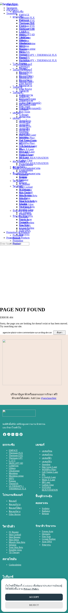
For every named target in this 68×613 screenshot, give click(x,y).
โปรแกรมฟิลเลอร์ (22, 69)
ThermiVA (24, 57)
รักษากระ (24, 234)
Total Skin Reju (27, 206)
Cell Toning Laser (28, 146)
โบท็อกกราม (26, 100)
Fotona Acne (25, 219)
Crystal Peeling (26, 228)
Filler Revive (25, 89)
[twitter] (13, 435)
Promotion (18, 240)
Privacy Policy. (31, 589)
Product (16, 243)
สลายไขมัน (19, 166)
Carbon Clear (25, 160)
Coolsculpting (26, 170)
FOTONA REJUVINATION (34, 163)
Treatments (11, 13)
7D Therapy (25, 212)
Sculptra (23, 177)
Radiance (23, 179)
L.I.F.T (22, 31)
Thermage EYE (27, 26)
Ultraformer (25, 43)
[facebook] (5, 435)
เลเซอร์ (17, 118)
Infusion (23, 204)
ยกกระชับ (18, 16)
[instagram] (17, 435)
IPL (21, 149)
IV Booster (24, 189)
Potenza (23, 54)
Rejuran (23, 182)
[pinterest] (21, 435)
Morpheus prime (27, 49)
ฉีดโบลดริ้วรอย (27, 104)
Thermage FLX (27, 23)
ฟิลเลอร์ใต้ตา (26, 81)
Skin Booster (25, 195)
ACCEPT (34, 597)
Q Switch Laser (27, 151)
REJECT (34, 605)
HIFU (22, 51)
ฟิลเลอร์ (23, 73)
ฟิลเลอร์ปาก (25, 77)
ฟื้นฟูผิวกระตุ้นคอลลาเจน (26, 173)
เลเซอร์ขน (24, 122)
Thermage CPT (26, 28)
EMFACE (24, 20)
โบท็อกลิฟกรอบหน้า (30, 108)
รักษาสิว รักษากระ (23, 216)
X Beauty (24, 114)
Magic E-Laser (26, 154)
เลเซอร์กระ (25, 126)
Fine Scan (24, 225)
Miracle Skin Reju (28, 201)
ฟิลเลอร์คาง (25, 85)
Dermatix (23, 222)
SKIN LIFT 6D (27, 34)
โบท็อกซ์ (17, 92)
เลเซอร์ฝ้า (24, 130)
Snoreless (23, 137)
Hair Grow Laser (27, 140)
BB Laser (24, 157)
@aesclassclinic (48, 398)
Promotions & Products (18, 237)
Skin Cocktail (26, 192)
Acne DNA (25, 230)
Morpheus (24, 46)
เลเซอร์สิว (24, 134)
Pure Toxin (24, 111)
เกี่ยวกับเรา (12, 10)
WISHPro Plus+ (27, 143)
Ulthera (22, 40)
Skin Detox (24, 198)
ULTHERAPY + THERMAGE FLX (38, 60)
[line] (9, 435)
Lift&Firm (24, 37)
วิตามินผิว (18, 186)
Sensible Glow (26, 209)
